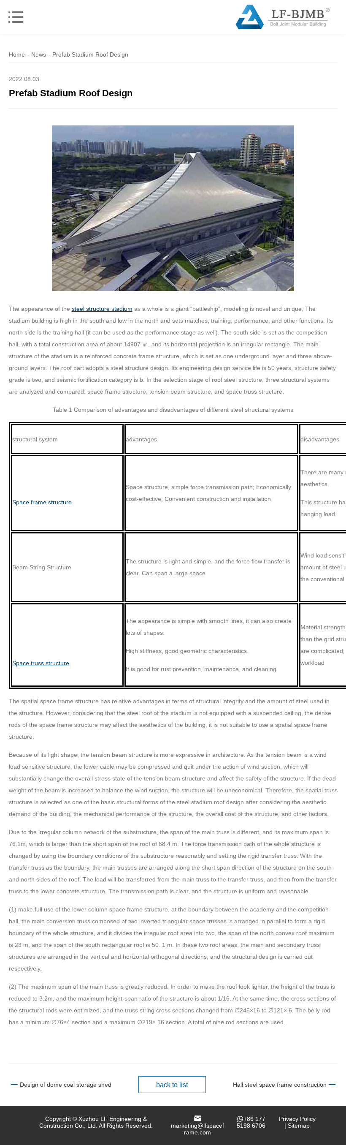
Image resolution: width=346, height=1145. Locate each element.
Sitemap (299, 1125)
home (17, 54)
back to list (172, 1084)
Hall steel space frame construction (280, 1084)
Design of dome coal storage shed (65, 1084)
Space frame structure (42, 502)
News (38, 54)
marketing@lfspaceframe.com (197, 1129)
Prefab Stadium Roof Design (90, 54)
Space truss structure (40, 663)
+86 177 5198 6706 (251, 1122)
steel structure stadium (102, 308)
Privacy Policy (297, 1118)
